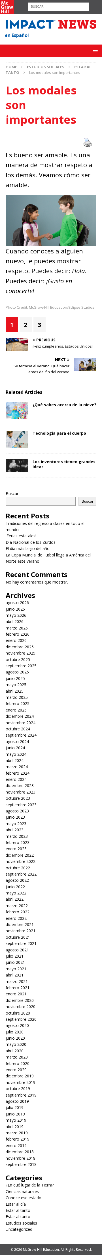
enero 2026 (16, 640)
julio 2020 (15, 1032)
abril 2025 (15, 691)
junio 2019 (15, 1114)
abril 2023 (15, 829)
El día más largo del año (28, 548)
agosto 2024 (17, 741)
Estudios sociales (45, 66)
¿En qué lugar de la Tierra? (30, 1185)
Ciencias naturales (22, 1191)
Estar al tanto (18, 1210)
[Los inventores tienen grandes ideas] (17, 465)
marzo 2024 (17, 766)
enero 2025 (16, 710)
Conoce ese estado (23, 1197)
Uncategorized (19, 1229)
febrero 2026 (17, 634)
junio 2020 (15, 1038)
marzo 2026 (17, 628)
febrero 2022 (17, 911)
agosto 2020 (17, 1025)
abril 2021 (15, 975)
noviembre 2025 (20, 653)
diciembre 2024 (20, 716)
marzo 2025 (17, 697)
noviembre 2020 (20, 1006)
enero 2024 (16, 779)
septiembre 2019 (21, 1095)
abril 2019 (15, 1126)
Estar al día (16, 1204)
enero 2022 (16, 918)
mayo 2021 (16, 968)
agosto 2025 (17, 672)
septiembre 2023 (21, 804)
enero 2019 (16, 1145)
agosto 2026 (17, 602)
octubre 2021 (18, 937)
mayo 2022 (16, 893)
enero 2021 (16, 994)
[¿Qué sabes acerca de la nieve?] (17, 410)
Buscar (12, 493)
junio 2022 (15, 886)
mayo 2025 (16, 684)
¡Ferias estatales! (21, 535)
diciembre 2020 (20, 1000)
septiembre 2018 (21, 1164)
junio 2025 (15, 678)
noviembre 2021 (20, 930)
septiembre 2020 (21, 1019)
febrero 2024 (17, 773)
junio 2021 (15, 962)
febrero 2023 (17, 842)
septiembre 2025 (21, 665)
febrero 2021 (17, 987)
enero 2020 (16, 1069)
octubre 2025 (18, 659)
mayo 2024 (16, 754)
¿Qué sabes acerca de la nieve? (64, 404)
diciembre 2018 (20, 1151)
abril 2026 (15, 621)
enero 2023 (16, 848)
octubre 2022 (18, 867)
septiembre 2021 (21, 943)
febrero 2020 (17, 1063)
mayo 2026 (16, 615)
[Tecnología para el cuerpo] (17, 439)
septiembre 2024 (21, 735)
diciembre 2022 (20, 855)
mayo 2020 (16, 1044)
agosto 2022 (17, 880)
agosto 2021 (17, 950)
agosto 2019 (17, 1101)
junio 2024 (15, 747)
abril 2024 (15, 760)
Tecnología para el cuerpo (59, 433)
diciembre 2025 (20, 646)
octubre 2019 (18, 1088)
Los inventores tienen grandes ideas (64, 464)
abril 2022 (15, 899)
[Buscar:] (58, 6)
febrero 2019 (17, 1139)
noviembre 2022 (20, 861)
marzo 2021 (17, 981)
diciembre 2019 (20, 1076)
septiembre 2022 (21, 874)
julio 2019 (15, 1107)
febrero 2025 (17, 703)
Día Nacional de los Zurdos (31, 542)
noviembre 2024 (20, 722)
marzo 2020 (17, 1057)
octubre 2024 (18, 729)
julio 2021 (15, 956)
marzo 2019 (17, 1132)
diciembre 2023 (20, 785)
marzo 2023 (17, 836)
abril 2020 (15, 1050)
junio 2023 (15, 817)
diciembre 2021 (20, 924)
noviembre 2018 (20, 1158)
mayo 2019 (16, 1120)
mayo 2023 (16, 823)
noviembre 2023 (20, 792)
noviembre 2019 (20, 1082)
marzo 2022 (17, 905)
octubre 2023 (18, 798)
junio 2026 (15, 609)
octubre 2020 (18, 1013)
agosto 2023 (17, 811)
